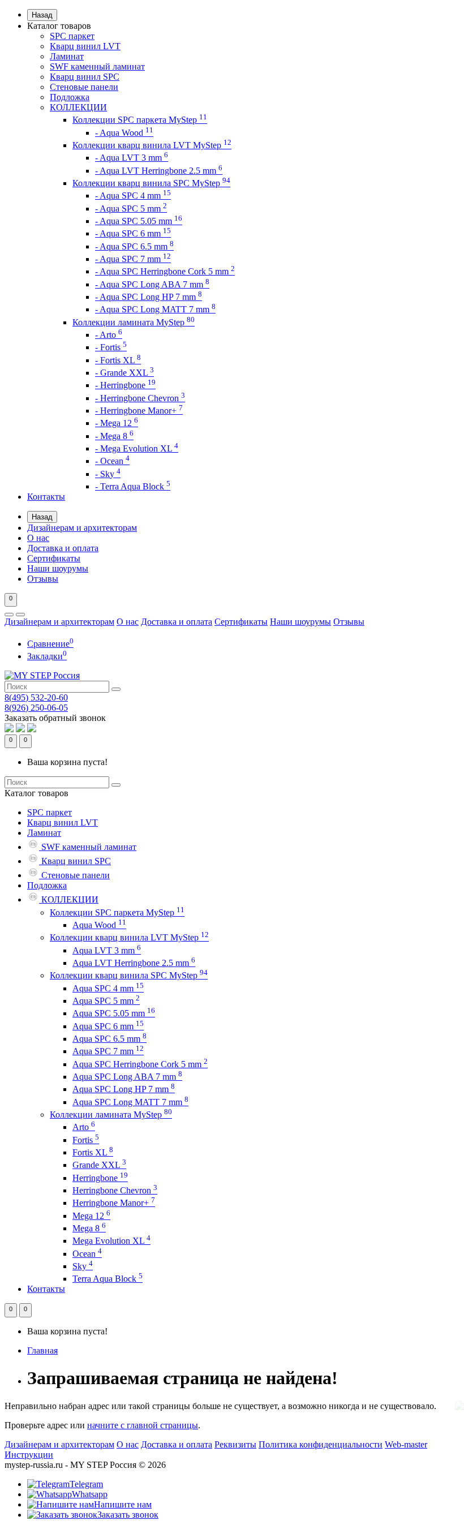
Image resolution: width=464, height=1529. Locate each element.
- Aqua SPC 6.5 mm (134, 246)
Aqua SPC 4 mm (108, 988)
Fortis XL (92, 1152)
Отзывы (42, 578)
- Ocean (112, 461)
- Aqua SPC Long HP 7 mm (148, 297)
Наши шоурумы (57, 568)
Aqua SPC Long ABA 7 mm (127, 1076)
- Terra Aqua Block (132, 486)
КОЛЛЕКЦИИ (78, 107)
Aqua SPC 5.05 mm (113, 1013)
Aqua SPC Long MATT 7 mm (130, 1102)
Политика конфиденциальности (321, 1444)
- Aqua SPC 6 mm (133, 233)
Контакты (46, 496)
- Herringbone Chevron (140, 398)
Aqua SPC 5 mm (106, 1001)
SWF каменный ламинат (97, 66)
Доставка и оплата (62, 548)
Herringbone (100, 1178)
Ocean (87, 1254)
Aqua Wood (99, 925)
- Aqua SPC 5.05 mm (138, 221)
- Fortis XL (118, 360)
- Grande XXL (124, 372)
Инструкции (29, 1454)
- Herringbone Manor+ (139, 410)
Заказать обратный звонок (55, 718)
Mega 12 (91, 1216)
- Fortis (111, 347)
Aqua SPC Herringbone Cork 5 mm (140, 1064)
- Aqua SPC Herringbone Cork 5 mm (165, 271)
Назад (42, 15)
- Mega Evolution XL (136, 448)
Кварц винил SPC (84, 76)
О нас (38, 538)
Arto (83, 1127)
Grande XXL (99, 1165)
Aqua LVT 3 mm (106, 950)
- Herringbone (125, 385)
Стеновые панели (84, 87)
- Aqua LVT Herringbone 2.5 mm (158, 170)
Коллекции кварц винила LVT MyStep (151, 145)
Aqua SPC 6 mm (108, 1026)
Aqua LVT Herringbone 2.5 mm (133, 963)
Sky (82, 1266)
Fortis (85, 1140)
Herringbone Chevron (114, 1190)
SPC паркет (72, 36)
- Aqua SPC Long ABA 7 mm (152, 284)
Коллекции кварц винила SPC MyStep (151, 183)
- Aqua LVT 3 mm (131, 157)
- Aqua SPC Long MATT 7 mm (155, 309)
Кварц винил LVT (85, 46)
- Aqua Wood (124, 133)
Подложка (69, 97)
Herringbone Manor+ (113, 1203)
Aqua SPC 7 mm (108, 1051)
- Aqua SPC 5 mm (131, 208)
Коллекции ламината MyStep (133, 322)
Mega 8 (89, 1228)
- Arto (108, 335)
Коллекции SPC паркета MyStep (139, 119)
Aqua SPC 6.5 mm (109, 1038)
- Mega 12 (116, 423)
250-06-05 (36, 707)
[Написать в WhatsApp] (9, 729)
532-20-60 (36, 697)
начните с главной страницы (142, 1425)
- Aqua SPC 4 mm (133, 195)
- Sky (108, 474)
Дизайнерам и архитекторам (82, 527)
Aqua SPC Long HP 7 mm (123, 1089)
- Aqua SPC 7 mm (133, 259)
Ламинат (67, 56)
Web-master (406, 1444)
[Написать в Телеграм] (20, 729)
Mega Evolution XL (111, 1240)
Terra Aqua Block (107, 1278)
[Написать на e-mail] (31, 729)
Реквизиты (235, 1444)
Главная (42, 1350)
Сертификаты (53, 558)
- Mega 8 (114, 436)
